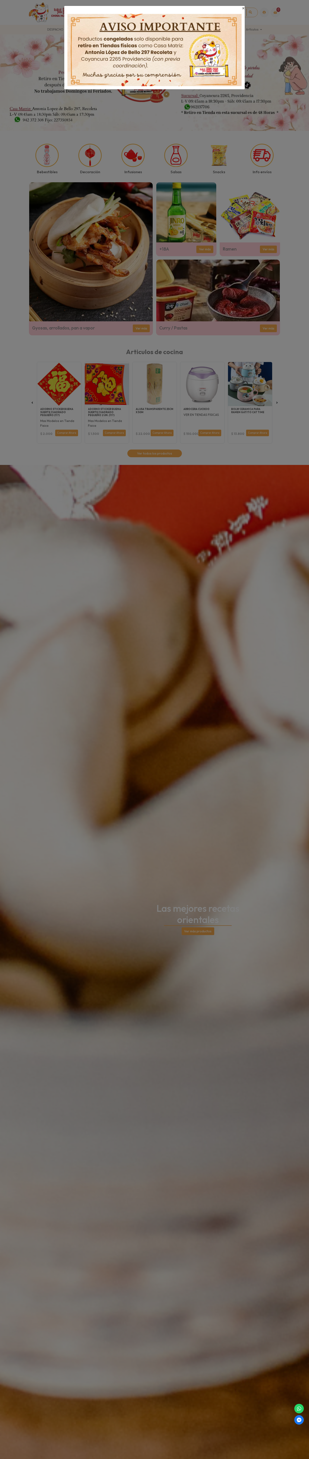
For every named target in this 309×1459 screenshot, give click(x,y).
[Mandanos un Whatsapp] (299, 1408)
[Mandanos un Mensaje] (299, 1420)
